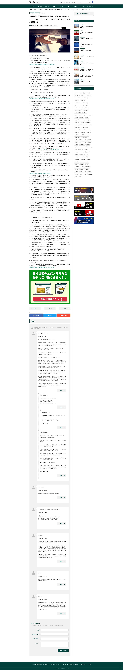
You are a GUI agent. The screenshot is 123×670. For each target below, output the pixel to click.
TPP (77, 95)
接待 (37, 25)
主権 (87, 117)
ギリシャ (83, 100)
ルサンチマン (78, 115)
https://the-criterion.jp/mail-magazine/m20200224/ (42, 64)
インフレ (77, 100)
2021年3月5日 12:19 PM (42, 336)
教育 (90, 142)
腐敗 (47, 25)
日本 (77, 147)
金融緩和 (90, 174)
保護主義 (89, 120)
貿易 (81, 171)
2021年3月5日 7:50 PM (42, 512)
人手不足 (83, 120)
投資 (77, 142)
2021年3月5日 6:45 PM (42, 490)
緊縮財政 (77, 159)
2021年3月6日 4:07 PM (42, 599)
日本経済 (40, 6)
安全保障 (89, 132)
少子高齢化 (78, 137)
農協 (90, 171)
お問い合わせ (83, 664)
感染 (77, 139)
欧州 (69, 6)
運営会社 (46, 664)
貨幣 (77, 171)
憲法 (81, 139)
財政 (82, 169)
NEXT (65, 308)
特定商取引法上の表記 (73, 664)
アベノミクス (82, 95)
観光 (83, 166)
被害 (87, 164)
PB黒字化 (87, 93)
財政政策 (87, 169)
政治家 (42, 25)
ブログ (90, 664)
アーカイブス (90, 6)
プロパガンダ (86, 110)
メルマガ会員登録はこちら (84, 13)
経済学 (87, 154)
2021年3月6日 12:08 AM (42, 538)
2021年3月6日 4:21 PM (44, 432)
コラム (82, 6)
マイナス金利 (78, 112)
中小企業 (82, 117)
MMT (81, 93)
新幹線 (88, 144)
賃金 (85, 171)
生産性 (77, 154)
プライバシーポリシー (55, 664)
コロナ (85, 102)
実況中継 (77, 134)
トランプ (77, 107)
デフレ (85, 105)
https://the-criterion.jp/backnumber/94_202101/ (41, 173)
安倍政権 (77, 132)
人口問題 (77, 120)
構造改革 (86, 147)
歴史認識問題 (78, 149)
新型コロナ (82, 144)
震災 (77, 176)
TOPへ (50, 308)
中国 (77, 117)
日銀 (81, 147)
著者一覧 (62, 2)
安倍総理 (83, 132)
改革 (81, 142)
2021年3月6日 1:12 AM (42, 576)
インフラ (85, 97)
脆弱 (89, 159)
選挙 (81, 174)
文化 (77, 144)
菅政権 (77, 164)
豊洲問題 (88, 166)
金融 (85, 174)
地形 (83, 127)
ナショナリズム (85, 107)
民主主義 (85, 149)
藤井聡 (32, 25)
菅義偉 (82, 164)
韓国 (81, 176)
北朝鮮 (88, 122)
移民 (82, 154)
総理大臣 (83, 159)
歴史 (91, 147)
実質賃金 (83, 134)
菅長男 (56, 25)
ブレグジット (78, 110)
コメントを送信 (63, 650)
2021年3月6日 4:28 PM (46, 412)
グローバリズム (79, 102)
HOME (30, 9)
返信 (61, 390)
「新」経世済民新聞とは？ (37, 664)
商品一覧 (73, 2)
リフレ (85, 112)
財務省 (77, 169)
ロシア (85, 115)
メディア (47, 6)
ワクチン (90, 115)
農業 (77, 174)
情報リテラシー (85, 137)
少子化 (89, 134)
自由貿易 (77, 161)
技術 (90, 139)
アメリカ (61, 6)
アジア (75, 6)
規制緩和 (77, 166)
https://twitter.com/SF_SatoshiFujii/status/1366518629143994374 (46, 149)
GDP (77, 93)
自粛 (83, 161)
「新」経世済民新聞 (34, 2)
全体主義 (77, 122)
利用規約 (64, 664)
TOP (33, 6)
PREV (35, 308)
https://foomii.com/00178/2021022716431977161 (41, 98)
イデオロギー (78, 97)
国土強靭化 (78, 127)
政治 (54, 6)
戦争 (85, 139)
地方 (88, 127)
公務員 (83, 122)
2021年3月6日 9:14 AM (44, 395)
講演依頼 (68, 2)
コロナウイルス (79, 105)
